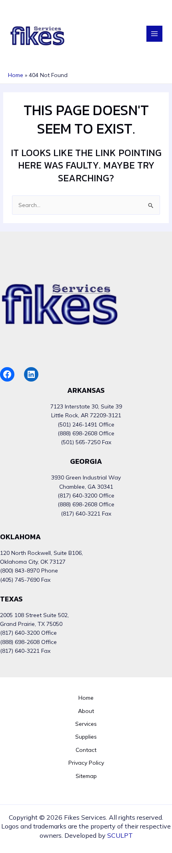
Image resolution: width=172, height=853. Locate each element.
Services (86, 723)
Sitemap (86, 776)
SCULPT (120, 835)
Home (86, 697)
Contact (86, 749)
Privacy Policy (86, 762)
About (86, 711)
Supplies (86, 736)
